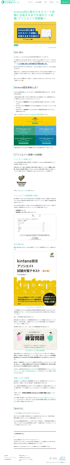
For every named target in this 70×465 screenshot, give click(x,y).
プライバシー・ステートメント (10, 457)
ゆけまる (51, 2)
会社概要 (6, 455)
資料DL (57, 2)
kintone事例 (38, 2)
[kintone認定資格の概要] (33, 114)
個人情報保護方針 (7, 459)
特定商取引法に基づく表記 (24, 457)
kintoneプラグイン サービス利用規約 (25, 460)
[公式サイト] (23, 190)
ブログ (45, 2)
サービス (30, 2)
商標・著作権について (23, 455)
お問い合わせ (65, 2)
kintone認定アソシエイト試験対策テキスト (35, 307)
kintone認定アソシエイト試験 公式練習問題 (35, 350)
